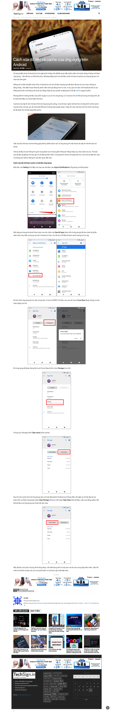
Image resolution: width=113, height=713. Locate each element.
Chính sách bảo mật (20, 687)
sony (46, 696)
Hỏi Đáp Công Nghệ (42, 603)
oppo (56, 691)
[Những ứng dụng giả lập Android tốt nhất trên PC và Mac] (74, 620)
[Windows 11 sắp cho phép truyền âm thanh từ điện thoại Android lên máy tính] (92, 641)
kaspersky (47, 689)
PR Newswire (50, 13)
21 (90, 690)
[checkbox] (107, 707)
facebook (58, 681)
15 (94, 686)
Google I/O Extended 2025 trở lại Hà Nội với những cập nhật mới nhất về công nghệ (56, 630)
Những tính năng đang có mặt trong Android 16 (91, 629)
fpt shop (53, 683)
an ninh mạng (57, 673)
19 (83, 690)
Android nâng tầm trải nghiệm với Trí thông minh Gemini (20, 629)
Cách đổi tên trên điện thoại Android (55, 650)
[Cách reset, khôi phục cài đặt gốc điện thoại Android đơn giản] (21, 641)
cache (27, 591)
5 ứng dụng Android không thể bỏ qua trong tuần (39, 650)
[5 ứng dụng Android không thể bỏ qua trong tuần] (39, 641)
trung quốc (61, 696)
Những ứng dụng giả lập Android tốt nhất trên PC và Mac (74, 629)
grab (46, 686)
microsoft (58, 689)
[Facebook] (25, 605)
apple (48, 676)
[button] (99, 13)
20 (87, 690)
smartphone (63, 694)
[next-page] (99, 611)
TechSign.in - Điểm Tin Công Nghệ (86, 603)
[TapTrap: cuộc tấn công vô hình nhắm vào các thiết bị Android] (39, 620)
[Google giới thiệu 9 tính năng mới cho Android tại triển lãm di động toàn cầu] (74, 641)
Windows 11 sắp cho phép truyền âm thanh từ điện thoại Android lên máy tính (91, 651)
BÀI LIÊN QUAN (21, 611)
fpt (46, 683)
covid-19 (47, 678)
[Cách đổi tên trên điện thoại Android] (57, 641)
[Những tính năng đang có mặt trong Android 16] (92, 620)
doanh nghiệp (47, 680)
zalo (62, 699)
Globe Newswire (63, 13)
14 (90, 686)
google (62, 684)
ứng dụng (47, 701)
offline (78, 91)
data (31, 591)
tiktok (53, 696)
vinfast (47, 699)
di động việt (56, 678)
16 (98, 686)
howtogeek (23, 589)
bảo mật (64, 675)
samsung (50, 694)
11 (79, 686)
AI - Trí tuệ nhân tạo (17, 626)
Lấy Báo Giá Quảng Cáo (21, 689)
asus (56, 675)
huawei (53, 686)
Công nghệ (33, 626)
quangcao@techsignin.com (24, 695)
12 (83, 686)
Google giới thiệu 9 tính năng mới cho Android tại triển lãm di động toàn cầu (73, 651)
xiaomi (55, 699)
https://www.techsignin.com (31, 601)
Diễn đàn (30, 13)
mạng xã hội (47, 691)
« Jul (86, 699)
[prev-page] (97, 611)
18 (79, 690)
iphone (63, 686)
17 (75, 690)
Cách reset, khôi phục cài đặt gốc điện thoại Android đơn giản (21, 651)
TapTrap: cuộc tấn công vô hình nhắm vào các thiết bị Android (38, 629)
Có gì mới (16, 17)
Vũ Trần (22, 68)
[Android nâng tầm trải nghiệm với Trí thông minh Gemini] (21, 620)
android (20, 591)
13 (87, 686)
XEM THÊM (35, 611)
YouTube (39, 13)
